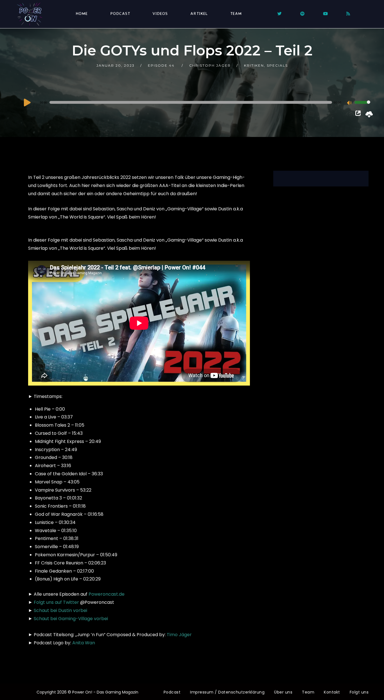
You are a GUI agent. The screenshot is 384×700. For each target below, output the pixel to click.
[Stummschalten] (350, 103)
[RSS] (348, 13)
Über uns (283, 692)
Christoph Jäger (210, 65)
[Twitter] (279, 13)
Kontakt (332, 692)
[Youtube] (325, 13)
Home (82, 13)
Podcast (120, 13)
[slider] (362, 106)
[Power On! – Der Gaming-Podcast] (29, 14)
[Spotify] (302, 13)
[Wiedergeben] (27, 102)
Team (236, 13)
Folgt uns (359, 692)
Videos (160, 13)
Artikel (199, 13)
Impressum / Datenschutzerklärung (227, 692)
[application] (196, 102)
